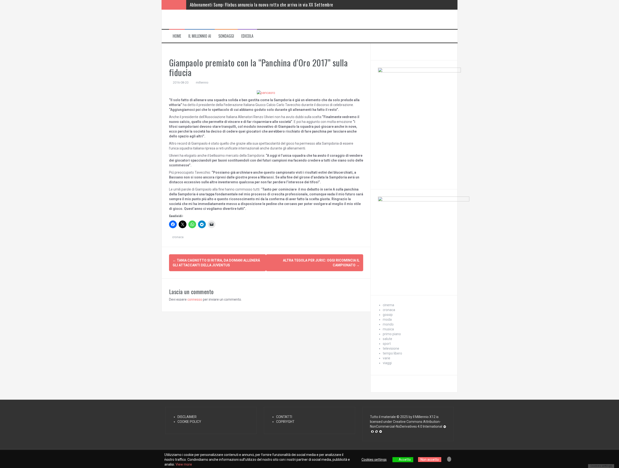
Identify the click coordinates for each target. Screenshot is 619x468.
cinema (388, 305)
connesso (194, 299)
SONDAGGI (226, 36)
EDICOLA (247, 36)
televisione (391, 348)
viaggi (387, 363)
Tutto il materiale (383, 417)
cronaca (178, 237)
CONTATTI (284, 417)
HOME (177, 36)
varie (386, 358)
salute (387, 339)
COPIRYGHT (285, 422)
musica (388, 329)
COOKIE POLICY (189, 422)
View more (184, 464)
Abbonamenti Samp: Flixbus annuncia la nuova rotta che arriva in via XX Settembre (261, 4)
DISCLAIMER (187, 417)
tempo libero (392, 353)
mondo (388, 324)
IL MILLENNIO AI (199, 36)
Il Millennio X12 (424, 417)
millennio (202, 82)
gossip (388, 315)
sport (387, 344)
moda (387, 319)
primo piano (392, 334)
